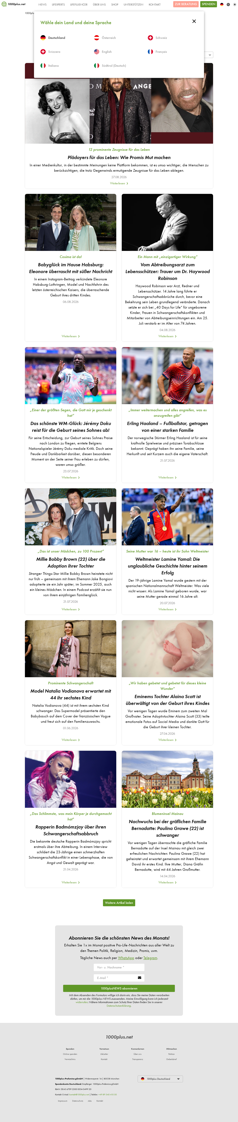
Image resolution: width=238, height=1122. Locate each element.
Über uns (138, 1054)
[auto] (234, 4)
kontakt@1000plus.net (79, 1094)
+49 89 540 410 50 (107, 1094)
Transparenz (137, 1059)
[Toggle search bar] (228, 4)
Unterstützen (133, 4)
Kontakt (155, 4)
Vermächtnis (70, 1059)
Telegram (150, 957)
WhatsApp (126, 957)
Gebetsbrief (171, 1059)
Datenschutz (77, 1100)
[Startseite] (13, 5)
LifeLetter (104, 1054)
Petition (171, 1054)
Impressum (62, 1100)
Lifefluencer (78, 4)
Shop (114, 4)
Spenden (208, 4)
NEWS (42, 4)
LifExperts (58, 4)
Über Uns (99, 4)
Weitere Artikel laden (119, 903)
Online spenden (70, 1054)
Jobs (90, 1100)
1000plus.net (119, 1037)
